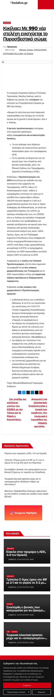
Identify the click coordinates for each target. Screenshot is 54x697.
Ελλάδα (9, 604)
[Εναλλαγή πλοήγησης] (46, 4)
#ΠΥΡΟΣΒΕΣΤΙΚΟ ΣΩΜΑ (13, 54)
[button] (50, 5)
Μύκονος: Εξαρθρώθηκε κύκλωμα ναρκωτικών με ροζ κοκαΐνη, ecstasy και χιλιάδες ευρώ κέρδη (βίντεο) (26, 494)
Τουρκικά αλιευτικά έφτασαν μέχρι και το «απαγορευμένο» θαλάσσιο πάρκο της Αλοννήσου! (23, 481)
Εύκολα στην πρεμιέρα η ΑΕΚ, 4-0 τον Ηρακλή (25, 453)
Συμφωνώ (27, 685)
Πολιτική (7, 22)
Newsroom (12, 47)
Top (8, 631)
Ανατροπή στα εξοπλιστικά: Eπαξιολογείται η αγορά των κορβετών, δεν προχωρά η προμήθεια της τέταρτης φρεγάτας (38, 413)
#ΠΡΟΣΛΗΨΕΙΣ (40, 50)
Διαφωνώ (41, 692)
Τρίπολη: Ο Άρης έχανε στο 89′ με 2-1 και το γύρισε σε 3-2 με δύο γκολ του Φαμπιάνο (26, 583)
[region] (27, 678)
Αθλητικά (10, 548)
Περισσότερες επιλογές (16, 692)
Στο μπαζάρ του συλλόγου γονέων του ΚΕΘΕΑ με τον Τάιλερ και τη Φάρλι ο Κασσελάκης (16, 409)
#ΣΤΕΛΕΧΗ (28, 54)
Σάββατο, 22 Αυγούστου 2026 (21, 559)
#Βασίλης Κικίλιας (26, 50)
